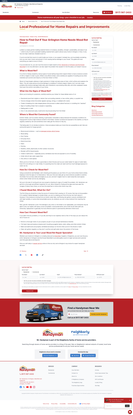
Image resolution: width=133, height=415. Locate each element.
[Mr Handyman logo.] (7, 6)
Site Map (97, 385)
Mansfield (58, 236)
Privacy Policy (105, 94)
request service (37, 243)
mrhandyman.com (72, 283)
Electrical (94, 110)
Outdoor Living (33, 36)
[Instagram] (34, 387)
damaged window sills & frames (50, 131)
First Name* (94, 47)
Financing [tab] (119, 5)
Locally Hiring (98, 382)
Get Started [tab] (108, 12)
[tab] (35, 12)
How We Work (75, 370)
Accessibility (63, 403)
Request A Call (102, 99)
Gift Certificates (99, 379)
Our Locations (98, 376)
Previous (24, 251)
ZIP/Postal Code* (96, 71)
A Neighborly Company (78, 379)
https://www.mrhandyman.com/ (101, 89)
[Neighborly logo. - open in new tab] (4, 1)
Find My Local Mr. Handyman (98, 314)
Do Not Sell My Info (72, 403)
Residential (96, 42)
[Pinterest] (32, 255)
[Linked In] (37, 255)
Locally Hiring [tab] (127, 5)
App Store (76, 355)
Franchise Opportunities (78, 385)
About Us (74, 376)
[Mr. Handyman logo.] (53, 333)
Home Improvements (97, 113)
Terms (99, 94)
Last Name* (94, 53)
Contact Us (75, 373)
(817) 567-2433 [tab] (123, 12)
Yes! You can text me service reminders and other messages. (37, 280)
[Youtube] (27, 387)
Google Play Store (89, 355)
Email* (93, 59)
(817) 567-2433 (82, 318)
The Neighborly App (77, 382)
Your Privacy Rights (85, 403)
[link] (43, 255)
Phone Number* (95, 65)
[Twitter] (26, 255)
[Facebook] (21, 255)
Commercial (96, 45)
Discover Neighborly (49, 355)
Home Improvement (24, 36)
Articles (97, 370)
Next (85, 251)
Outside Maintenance (43, 36)
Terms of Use (46, 403)
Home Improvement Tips (101, 373)
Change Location (20, 7)
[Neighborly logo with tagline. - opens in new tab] (80, 332)
